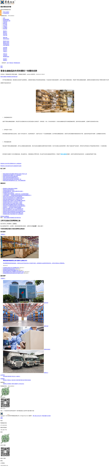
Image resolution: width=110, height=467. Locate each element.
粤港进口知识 (6, 41)
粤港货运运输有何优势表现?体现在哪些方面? (13, 212)
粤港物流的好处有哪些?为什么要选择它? (12, 175)
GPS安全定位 (6, 13)
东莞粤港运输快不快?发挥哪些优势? (11, 267)
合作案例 (5, 27)
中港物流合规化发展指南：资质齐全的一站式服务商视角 (16, 193)
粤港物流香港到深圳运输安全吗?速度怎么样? (13, 273)
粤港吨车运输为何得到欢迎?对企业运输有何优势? (14, 211)
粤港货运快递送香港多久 (8, 189)
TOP (1, 417)
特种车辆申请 (6, 45)
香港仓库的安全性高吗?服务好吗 (10, 176)
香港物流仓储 (10, 76)
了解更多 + (3, 234)
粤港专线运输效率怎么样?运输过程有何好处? (13, 209)
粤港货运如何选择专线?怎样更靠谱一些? (12, 179)
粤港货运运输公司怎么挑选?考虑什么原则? (12, 203)
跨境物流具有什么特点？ (8, 192)
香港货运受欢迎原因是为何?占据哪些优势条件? (13, 197)
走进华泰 (5, 47)
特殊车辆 (5, 35)
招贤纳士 (5, 60)
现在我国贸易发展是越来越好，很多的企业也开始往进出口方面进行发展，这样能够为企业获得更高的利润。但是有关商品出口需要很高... (34, 263)
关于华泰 (5, 24)
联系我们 (5, 58)
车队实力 (5, 50)
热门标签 (49, 415)
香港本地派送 (6, 38)
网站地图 (44, 415)
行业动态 (5, 55)
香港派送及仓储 (6, 20)
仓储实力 (5, 51)
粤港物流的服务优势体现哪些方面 (11, 270)
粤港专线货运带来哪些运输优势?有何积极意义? (13, 204)
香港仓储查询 (6, 12)
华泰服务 (3, 378)
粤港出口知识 (6, 42)
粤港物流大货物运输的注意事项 (10, 188)
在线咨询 (3, 216)
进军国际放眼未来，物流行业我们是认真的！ (13, 191)
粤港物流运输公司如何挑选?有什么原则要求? (13, 213)
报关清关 (5, 33)
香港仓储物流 (4, 76)
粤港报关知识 (6, 43)
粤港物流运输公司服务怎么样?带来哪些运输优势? (14, 200)
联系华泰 (5, 28)
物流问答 (5, 23)
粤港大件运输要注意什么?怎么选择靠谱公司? (13, 208)
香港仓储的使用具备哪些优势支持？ (11, 177)
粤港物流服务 (6, 19)
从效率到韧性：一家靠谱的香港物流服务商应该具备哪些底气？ (17, 195)
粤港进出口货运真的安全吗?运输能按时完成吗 (11, 165)
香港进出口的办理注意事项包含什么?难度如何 (11, 163)
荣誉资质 (5, 48)
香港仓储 (5, 37)
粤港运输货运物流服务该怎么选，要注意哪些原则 (14, 180)
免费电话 (7, 216)
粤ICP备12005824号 (37, 415)
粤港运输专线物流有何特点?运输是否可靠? (12, 199)
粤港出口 (5, 32)
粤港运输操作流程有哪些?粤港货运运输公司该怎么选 (15, 173)
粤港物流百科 (6, 56)
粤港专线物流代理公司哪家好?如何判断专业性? (14, 271)
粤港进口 (5, 31)
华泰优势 (5, 22)
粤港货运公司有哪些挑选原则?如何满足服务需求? (14, 205)
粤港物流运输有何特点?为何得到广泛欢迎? (12, 201)
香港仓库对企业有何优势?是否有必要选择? (12, 196)
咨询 (2, 418)
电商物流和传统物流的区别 (9, 269)
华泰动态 (5, 26)
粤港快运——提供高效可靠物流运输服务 (12, 207)
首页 (4, 18)
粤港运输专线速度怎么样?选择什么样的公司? (15, 260)
